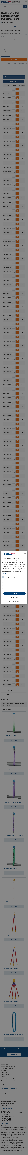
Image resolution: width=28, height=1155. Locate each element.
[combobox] (25, 554)
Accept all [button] (15, 593)
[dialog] (14, 577)
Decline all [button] (14, 597)
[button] (14, 601)
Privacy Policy (5, 573)
